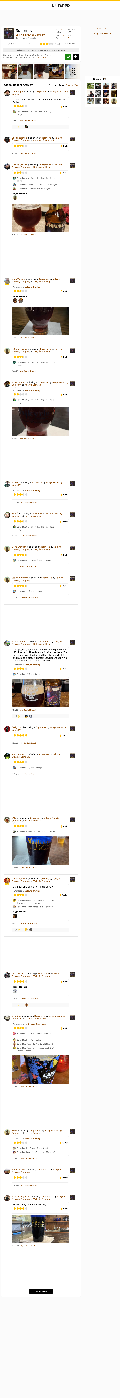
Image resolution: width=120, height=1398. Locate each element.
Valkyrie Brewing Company (30, 34)
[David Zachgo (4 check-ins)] (114, 86)
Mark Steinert (18, 754)
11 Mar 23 (15, 1246)
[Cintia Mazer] (26, 1005)
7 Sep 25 (15, 120)
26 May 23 (15, 998)
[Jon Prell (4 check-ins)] (114, 93)
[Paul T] (30, 929)
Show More (40, 57)
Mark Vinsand (18, 279)
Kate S (15, 513)
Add (76, 57)
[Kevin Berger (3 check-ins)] (106, 101)
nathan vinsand (19, 349)
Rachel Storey (19, 1169)
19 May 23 (15, 1086)
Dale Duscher (18, 973)
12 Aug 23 (15, 867)
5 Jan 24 (15, 338)
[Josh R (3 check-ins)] (114, 101)
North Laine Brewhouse (36, 1018)
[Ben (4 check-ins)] (98, 86)
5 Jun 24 (15, 153)
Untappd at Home (42, 167)
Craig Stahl (17, 727)
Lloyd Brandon (19, 547)
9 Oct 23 (15, 710)
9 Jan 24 (15, 235)
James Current (19, 641)
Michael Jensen (19, 164)
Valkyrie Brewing (41, 281)
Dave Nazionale (19, 138)
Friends (69, 85)
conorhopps (18, 91)
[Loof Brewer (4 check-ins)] (106, 86)
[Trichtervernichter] (26, 126)
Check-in (68, 57)
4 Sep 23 (15, 743)
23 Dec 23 (15, 535)
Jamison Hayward (21, 1196)
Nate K (15, 482)
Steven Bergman (20, 577)
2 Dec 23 (15, 566)
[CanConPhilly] (30, 716)
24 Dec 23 (15, 502)
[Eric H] (26, 716)
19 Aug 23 (15, 774)
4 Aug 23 (15, 923)
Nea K (15, 1130)
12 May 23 (15, 1158)
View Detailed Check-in (28, 120)
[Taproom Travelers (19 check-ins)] (90, 86)
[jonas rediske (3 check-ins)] (98, 101)
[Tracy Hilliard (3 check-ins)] (90, 101)
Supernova (42, 91)
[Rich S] (26, 929)
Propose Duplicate (102, 33)
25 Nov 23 (15, 597)
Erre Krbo (16, 1016)
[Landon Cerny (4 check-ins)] (106, 93)
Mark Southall (18, 878)
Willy (14, 818)
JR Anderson (18, 382)
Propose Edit (102, 28)
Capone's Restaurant (43, 140)
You (76, 85)
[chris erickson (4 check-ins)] (90, 93)
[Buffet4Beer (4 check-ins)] (98, 93)
